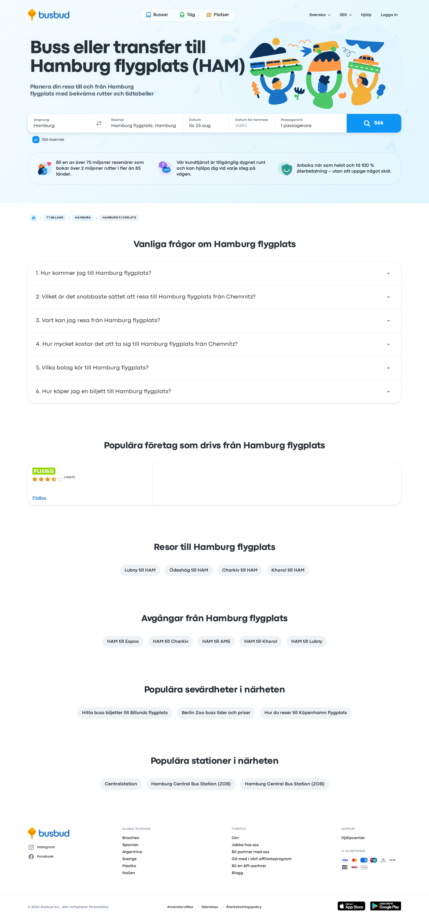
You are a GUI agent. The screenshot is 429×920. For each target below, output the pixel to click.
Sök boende (53, 139)
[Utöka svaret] (388, 273)
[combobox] (60, 123)
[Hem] (33, 218)
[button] (99, 123)
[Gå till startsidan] (48, 15)
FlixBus (39, 498)
